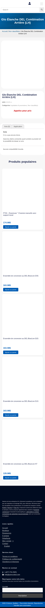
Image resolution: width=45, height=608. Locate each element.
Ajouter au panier (10, 227)
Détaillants (6, 538)
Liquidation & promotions (18, 105)
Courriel (5, 586)
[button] (41, 3)
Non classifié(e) (14, 31)
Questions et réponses (10, 562)
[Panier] (35, 3)
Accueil (4, 31)
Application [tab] (18, 126)
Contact (5, 543)
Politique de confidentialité (12, 559)
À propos (5, 536)
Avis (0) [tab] (7, 126)
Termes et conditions (10, 556)
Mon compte (6, 541)
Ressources (6, 533)
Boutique (5, 530)
